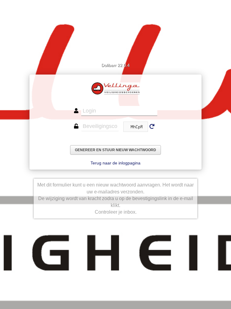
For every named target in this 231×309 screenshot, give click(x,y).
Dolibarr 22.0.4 (115, 65)
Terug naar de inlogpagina (115, 163)
